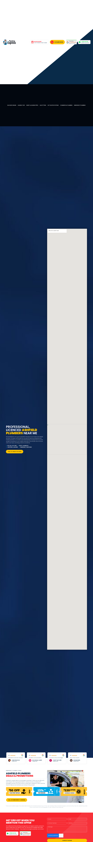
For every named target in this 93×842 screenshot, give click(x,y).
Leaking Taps (21, 105)
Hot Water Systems (53, 105)
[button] (14, 451)
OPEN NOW (84, 41)
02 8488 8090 (58, 42)
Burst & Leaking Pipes (32, 105)
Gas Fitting (43, 105)
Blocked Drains (11, 105)
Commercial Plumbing (66, 105)
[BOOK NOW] (32, 42)
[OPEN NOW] (80, 42)
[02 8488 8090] (52, 42)
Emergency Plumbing (80, 105)
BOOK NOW (37, 41)
